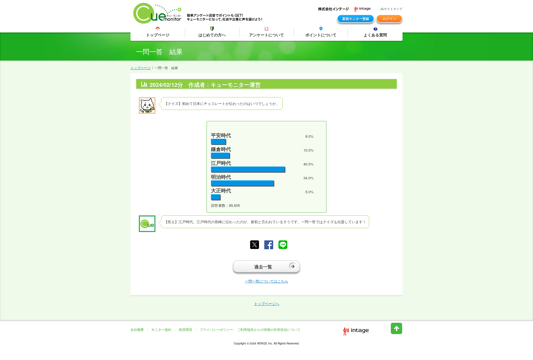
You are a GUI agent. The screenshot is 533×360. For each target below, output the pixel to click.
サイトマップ (393, 9)
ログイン (389, 18)
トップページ (140, 67)
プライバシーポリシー (216, 329)
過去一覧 (263, 266)
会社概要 (137, 329)
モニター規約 (161, 329)
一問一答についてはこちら (266, 281)
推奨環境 (185, 329)
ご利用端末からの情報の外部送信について (268, 329)
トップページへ (266, 303)
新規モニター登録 (355, 18)
